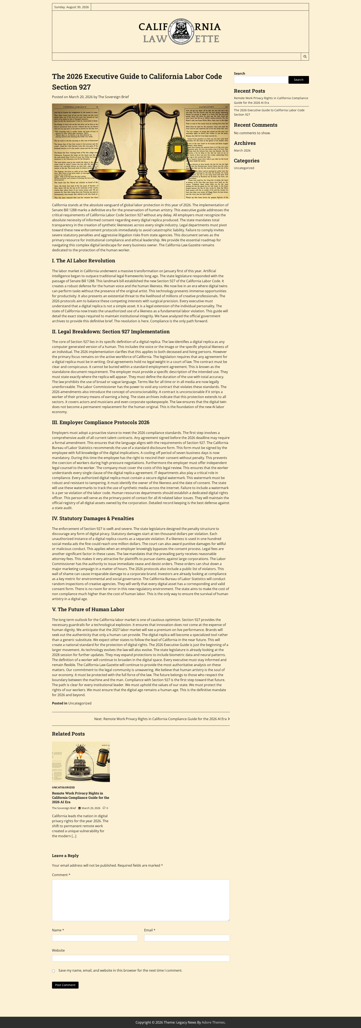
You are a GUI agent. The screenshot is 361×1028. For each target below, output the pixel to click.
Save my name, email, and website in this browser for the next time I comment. (120, 970)
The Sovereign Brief (113, 97)
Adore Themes (213, 1022)
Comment (61, 874)
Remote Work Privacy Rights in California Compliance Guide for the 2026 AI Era (80, 797)
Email (149, 930)
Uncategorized (80, 703)
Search (239, 73)
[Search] (305, 57)
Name (58, 930)
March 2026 (242, 150)
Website (58, 950)
